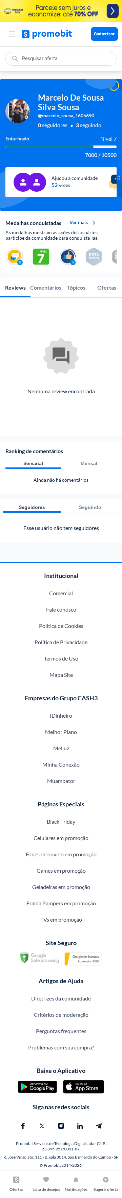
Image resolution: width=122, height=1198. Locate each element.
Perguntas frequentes (61, 1031)
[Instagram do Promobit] (61, 1125)
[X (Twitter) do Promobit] (42, 1125)
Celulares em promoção (61, 838)
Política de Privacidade (61, 642)
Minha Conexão (61, 764)
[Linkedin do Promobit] (79, 1125)
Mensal (89, 463)
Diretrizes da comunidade (61, 998)
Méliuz (61, 748)
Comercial (61, 593)
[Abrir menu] (12, 34)
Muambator (61, 780)
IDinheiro (61, 715)
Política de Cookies (61, 625)
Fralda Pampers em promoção (61, 903)
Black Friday (61, 821)
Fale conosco (61, 609)
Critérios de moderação (61, 1014)
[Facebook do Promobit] (23, 1125)
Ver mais (78, 222)
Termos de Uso (61, 658)
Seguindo (90, 507)
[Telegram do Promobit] (98, 1125)
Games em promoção (61, 870)
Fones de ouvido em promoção (61, 854)
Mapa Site (61, 674)
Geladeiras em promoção (61, 887)
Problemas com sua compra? (61, 1047)
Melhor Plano (61, 732)
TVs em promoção (61, 919)
